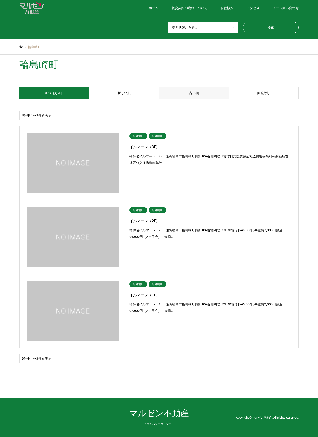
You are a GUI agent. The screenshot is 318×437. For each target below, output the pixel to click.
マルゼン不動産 (159, 413)
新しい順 (124, 93)
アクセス (253, 8)
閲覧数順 (263, 93)
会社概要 (226, 8)
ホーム (154, 8)
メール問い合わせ (286, 8)
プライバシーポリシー (158, 424)
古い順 (194, 93)
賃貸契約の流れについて (189, 8)
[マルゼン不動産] (31, 8)
